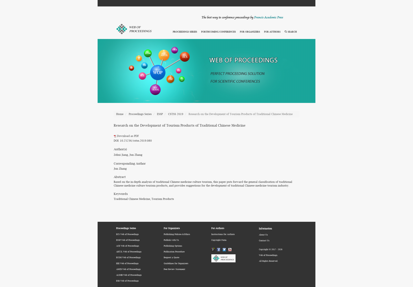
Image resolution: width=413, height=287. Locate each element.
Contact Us (264, 240)
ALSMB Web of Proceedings (129, 275)
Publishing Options (173, 246)
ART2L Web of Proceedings (128, 251)
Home (119, 114)
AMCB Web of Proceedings (128, 269)
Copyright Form (218, 240)
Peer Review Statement (174, 269)
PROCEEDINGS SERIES (185, 31)
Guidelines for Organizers (176, 263)
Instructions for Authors (223, 234)
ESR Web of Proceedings (127, 281)
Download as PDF (127, 135)
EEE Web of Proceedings (127, 263)
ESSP (160, 114)
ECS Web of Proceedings (127, 234)
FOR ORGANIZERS (250, 31)
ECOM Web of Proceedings (128, 257)
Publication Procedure (174, 251)
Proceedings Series (140, 114)
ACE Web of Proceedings (127, 246)
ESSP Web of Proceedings (128, 240)
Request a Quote (171, 257)
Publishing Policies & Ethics (177, 234)
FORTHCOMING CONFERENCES (218, 31)
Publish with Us (171, 240)
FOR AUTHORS (272, 31)
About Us (263, 235)
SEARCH (292, 31)
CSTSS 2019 (175, 114)
